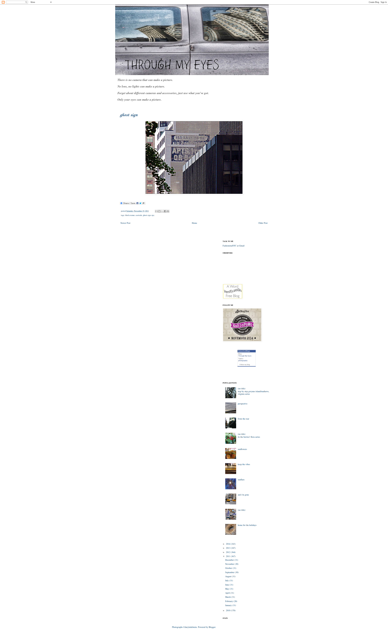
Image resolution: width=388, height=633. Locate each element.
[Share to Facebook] (165, 211)
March (228, 596)
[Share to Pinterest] (167, 211)
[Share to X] (162, 211)
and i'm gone (243, 494)
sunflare (241, 479)
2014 (228, 543)
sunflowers (242, 449)
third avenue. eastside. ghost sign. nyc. (140, 215)
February (229, 601)
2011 (228, 556)
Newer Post (125, 222)
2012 (228, 552)
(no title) (241, 388)
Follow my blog (245, 364)
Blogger (212, 627)
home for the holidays (247, 525)
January (228, 605)
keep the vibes (244, 464)
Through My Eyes (244, 356)
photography (243, 360)
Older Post (263, 222)
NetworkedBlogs (244, 351)
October (229, 568)
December (229, 559)
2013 (228, 547)
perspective (242, 403)
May (227, 588)
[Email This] (156, 211)
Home (194, 222)
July (227, 580)
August (228, 576)
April (227, 592)
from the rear (243, 418)
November (230, 563)
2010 (228, 610)
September (230, 572)
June (227, 584)
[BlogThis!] (159, 211)
